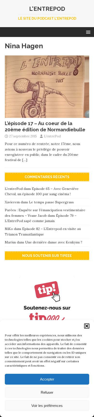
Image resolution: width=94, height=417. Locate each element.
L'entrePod (52, 136)
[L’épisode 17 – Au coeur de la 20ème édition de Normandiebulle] (47, 115)
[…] (24, 160)
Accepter (47, 379)
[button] (86, 326)
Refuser (47, 392)
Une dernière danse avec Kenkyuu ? (53, 242)
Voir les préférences (47, 406)
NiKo (9, 229)
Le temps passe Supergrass (51, 202)
